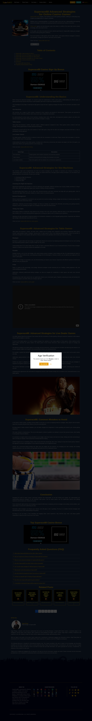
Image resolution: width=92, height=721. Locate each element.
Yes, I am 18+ (44, 364)
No (51, 364)
